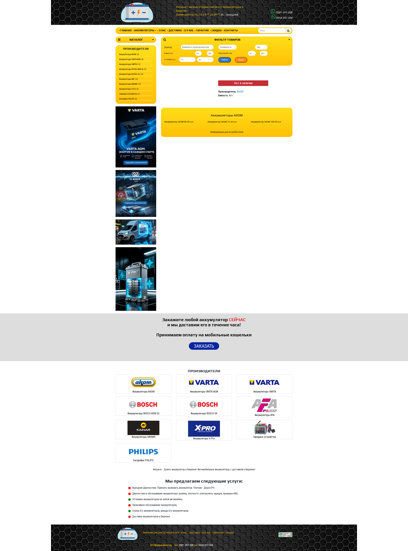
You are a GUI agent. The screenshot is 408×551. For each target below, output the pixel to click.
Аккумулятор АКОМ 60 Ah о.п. (179, 121)
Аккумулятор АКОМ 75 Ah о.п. (222, 121)
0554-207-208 (284, 17)
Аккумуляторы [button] (144, 30)
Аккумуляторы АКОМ (127, 54)
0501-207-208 (284, 12)
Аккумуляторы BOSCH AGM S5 (131, 69)
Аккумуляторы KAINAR (128, 84)
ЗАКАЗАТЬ (204, 346)
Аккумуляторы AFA (126, 79)
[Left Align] (288, 30)
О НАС (162, 30)
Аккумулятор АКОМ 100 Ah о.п (266, 121)
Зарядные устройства (128, 94)
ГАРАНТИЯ (202, 30)
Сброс (241, 59)
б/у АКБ (188, 30)
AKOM (240, 91)
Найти (225, 59)
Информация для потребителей (226, 132)
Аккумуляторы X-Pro (127, 89)
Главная (125, 30)
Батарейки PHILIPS (126, 99)
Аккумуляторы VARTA (128, 64)
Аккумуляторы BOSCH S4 (129, 74)
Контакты (231, 30)
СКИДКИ (216, 30)
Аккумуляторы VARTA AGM (130, 59)
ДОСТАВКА (175, 30)
